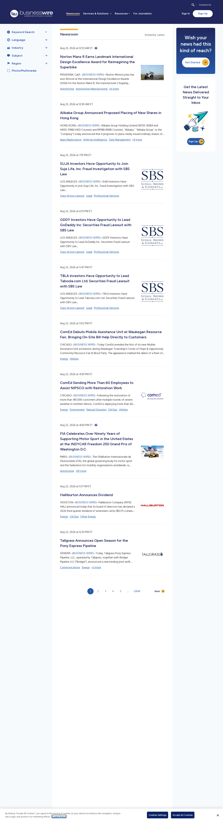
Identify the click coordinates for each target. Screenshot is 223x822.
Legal (89, 195)
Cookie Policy (59, 816)
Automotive (67, 88)
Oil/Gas (112, 409)
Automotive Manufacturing (91, 88)
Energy (64, 358)
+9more (137, 139)
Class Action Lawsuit (72, 195)
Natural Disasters (96, 409)
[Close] (218, 815)
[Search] (193, 4)
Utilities (74, 358)
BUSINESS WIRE (93, 74)
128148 (137, 591)
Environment (77, 409)
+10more (81, 471)
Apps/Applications (71, 139)
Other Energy (88, 516)
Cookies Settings (157, 815)
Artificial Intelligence (95, 139)
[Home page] (31, 13)
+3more (96, 567)
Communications (70, 567)
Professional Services (106, 195)
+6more (114, 88)
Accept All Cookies (183, 815)
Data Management (120, 139)
